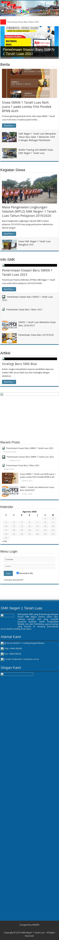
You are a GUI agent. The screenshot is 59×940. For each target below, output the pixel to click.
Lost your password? (13, 580)
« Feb (4, 541)
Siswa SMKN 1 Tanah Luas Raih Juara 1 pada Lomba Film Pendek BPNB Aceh (26, 107)
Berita (5, 64)
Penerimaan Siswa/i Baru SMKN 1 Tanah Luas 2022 (28, 51)
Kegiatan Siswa (12, 170)
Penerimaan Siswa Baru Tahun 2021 (23, 22)
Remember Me (26, 573)
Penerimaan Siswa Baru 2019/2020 (36, 335)
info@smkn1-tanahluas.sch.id (25, 659)
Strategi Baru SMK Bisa (19, 364)
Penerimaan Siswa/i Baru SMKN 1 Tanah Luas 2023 (29, 448)
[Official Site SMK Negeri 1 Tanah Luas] (29, 8)
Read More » (9, 125)
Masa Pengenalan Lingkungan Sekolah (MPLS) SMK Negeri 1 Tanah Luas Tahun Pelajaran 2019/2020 (29, 211)
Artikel (5, 353)
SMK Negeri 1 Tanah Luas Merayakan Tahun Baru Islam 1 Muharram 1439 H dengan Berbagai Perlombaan (37, 137)
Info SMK (7, 259)
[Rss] (29, 929)
